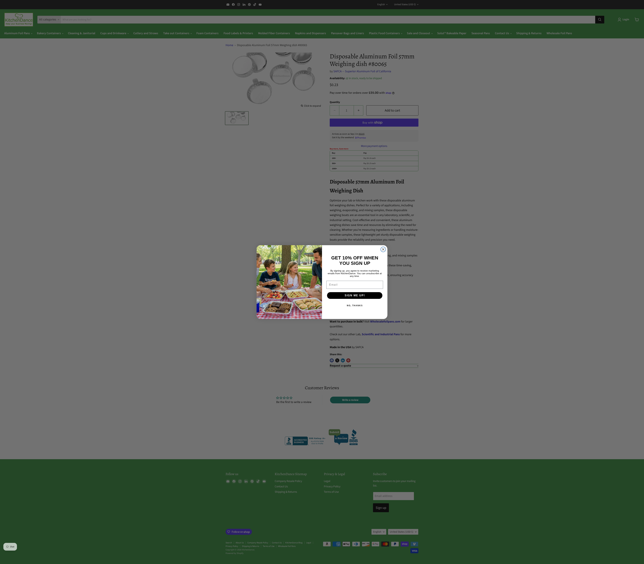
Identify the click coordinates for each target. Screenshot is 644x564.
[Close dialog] (383, 249)
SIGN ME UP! (355, 295)
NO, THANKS (355, 305)
